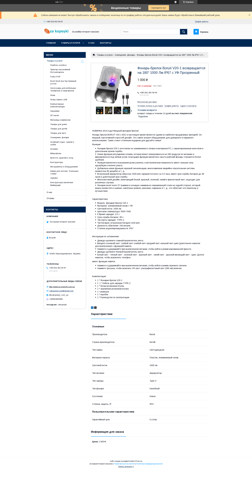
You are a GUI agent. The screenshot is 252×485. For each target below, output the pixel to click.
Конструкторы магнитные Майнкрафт (61, 183)
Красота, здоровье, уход (61, 158)
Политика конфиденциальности (149, 464)
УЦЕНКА (54, 178)
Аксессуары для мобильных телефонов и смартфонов (63, 89)
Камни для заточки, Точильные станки (64, 172)
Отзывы (50, 198)
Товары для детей (58, 129)
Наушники (54, 111)
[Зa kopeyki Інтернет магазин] (56, 35)
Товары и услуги (70, 43)
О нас (91, 43)
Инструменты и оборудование (64, 167)
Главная (51, 43)
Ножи (52, 95)
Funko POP (55, 77)
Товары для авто (58, 133)
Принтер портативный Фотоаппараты (60, 70)
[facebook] (92, 308)
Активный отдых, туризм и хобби (62, 143)
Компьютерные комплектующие (57, 105)
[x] (95, 308)
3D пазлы (54, 115)
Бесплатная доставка (147, 102)
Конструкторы (56, 162)
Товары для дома (58, 124)
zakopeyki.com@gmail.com (61, 291)
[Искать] (183, 31)
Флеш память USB (58, 99)
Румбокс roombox (58, 65)
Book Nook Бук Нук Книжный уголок (63, 82)
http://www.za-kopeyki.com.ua (62, 287)
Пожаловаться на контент (124, 464)
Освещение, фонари (125, 55)
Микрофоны (55, 153)
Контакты (105, 43)
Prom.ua (138, 461)
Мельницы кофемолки (60, 120)
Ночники (54, 149)
